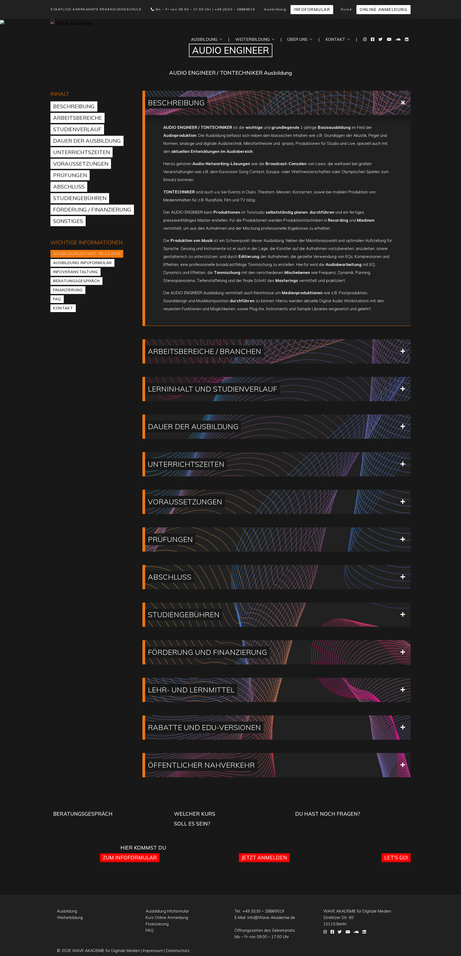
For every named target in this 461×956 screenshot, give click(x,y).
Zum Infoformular (130, 857)
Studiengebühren (79, 198)
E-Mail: (265, 917)
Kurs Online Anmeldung (167, 917)
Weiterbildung (253, 39)
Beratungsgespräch (76, 280)
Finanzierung (68, 290)
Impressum (153, 950)
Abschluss (69, 186)
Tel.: (259, 911)
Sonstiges (68, 221)
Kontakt (336, 39)
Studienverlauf (77, 129)
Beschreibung (74, 106)
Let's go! (396, 857)
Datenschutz (178, 950)
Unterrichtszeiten (81, 152)
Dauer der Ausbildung (87, 140)
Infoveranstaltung (75, 271)
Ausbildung (205, 39)
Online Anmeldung (383, 9)
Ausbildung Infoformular (82, 262)
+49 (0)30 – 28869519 (235, 9)
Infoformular (312, 9)
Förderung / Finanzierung (92, 209)
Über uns (298, 39)
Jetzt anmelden (264, 857)
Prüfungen (70, 175)
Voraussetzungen (80, 163)
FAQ (57, 299)
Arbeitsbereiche (77, 117)
